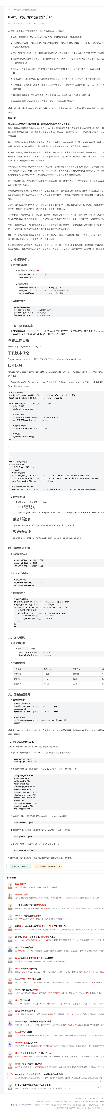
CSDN (86, 1098)
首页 (8, 10)
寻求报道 (67, 1101)
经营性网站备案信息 (79, 1105)
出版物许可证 (81, 1108)
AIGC (36, 23)
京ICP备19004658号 (42, 1105)
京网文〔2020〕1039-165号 (61, 1105)
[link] (8, 10)
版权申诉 (72, 1108)
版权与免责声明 (62, 1108)
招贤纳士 (49, 1101)
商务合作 (58, 1101)
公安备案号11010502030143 (23, 1105)
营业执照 (91, 1108)
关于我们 (40, 1101)
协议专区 (77, 1101)
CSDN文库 (94, 1098)
